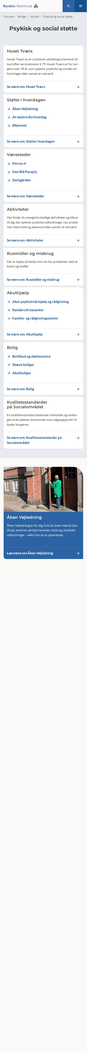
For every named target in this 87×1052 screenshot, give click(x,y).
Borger (22, 16)
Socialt (34, 16)
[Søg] (69, 6)
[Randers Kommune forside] (21, 6)
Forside (9, 16)
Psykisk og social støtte (57, 16)
